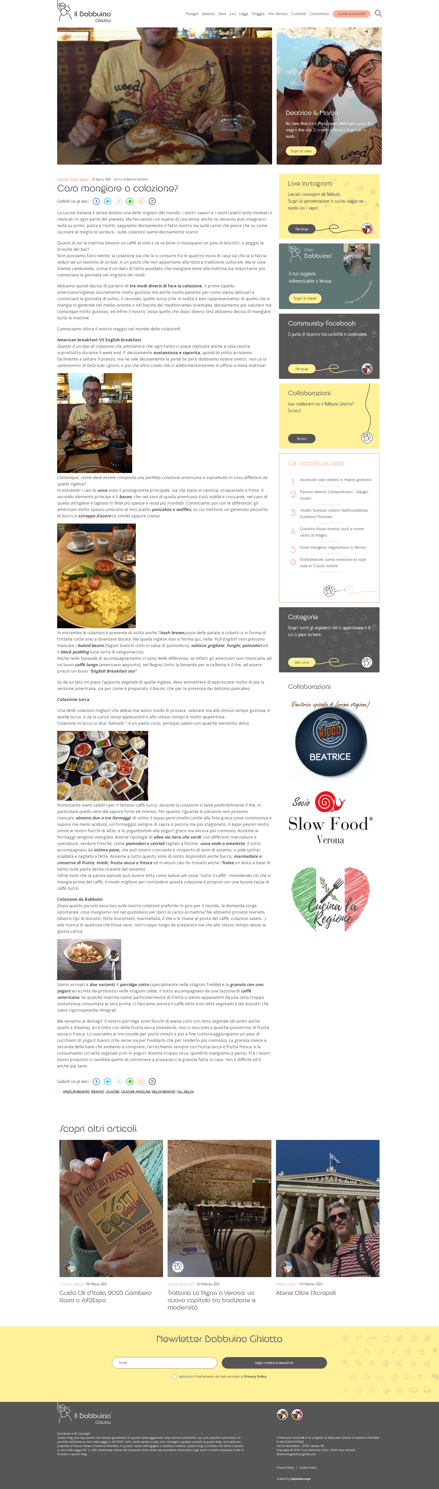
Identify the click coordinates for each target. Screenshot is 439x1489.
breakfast (97, 1092)
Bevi (222, 14)
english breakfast (163, 1092)
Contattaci (319, 14)
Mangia (192, 14)
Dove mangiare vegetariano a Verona (333, 547)
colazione (112, 1092)
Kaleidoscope (301, 1479)
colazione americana (135, 1092)
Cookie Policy (308, 1467)
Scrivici (302, 438)
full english (185, 1092)
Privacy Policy (255, 1376)
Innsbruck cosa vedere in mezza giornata (335, 480)
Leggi (243, 14)
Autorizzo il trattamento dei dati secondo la (222, 1376)
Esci (233, 14)
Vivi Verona (278, 14)
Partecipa (302, 229)
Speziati (208, 14)
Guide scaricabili (351, 14)
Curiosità (298, 14)
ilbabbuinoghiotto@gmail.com (296, 1454)
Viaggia (258, 14)
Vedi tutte (302, 662)
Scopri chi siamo (301, 151)
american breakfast (76, 1092)
